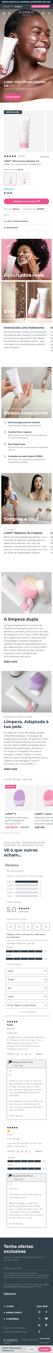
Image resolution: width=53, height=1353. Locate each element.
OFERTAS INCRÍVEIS (40, 6)
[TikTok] (39, 1331)
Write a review (44, 156)
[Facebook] (46, 1312)
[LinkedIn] (39, 1325)
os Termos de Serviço (25, 1286)
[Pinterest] (46, 1325)
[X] (39, 1319)
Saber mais (10, 661)
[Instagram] (39, 1312)
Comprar (45, 1349)
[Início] (26, 13)
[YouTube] (46, 1319)
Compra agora (13, 97)
